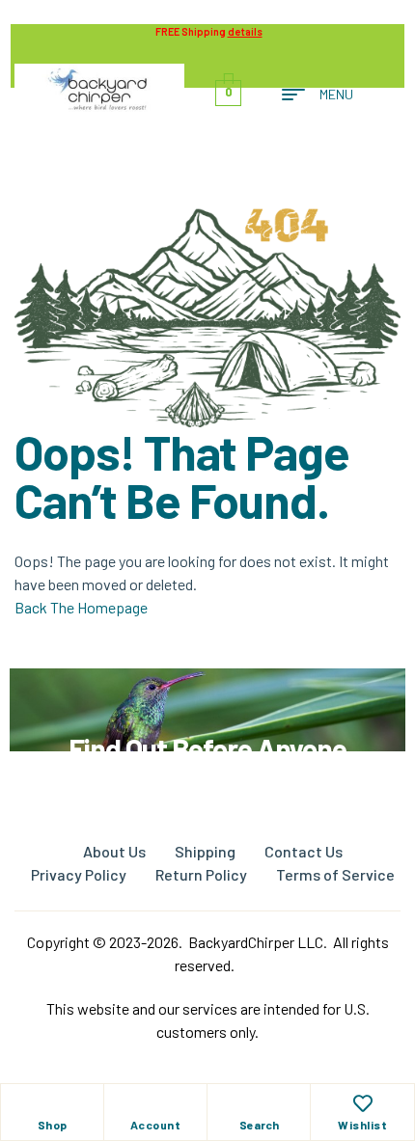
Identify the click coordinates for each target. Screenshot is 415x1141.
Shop (53, 1124)
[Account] (155, 1103)
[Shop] (52, 1103)
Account (155, 1124)
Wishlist (362, 1124)
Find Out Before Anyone (207, 748)
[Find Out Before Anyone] (208, 695)
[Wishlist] (363, 1103)
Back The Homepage (81, 607)
